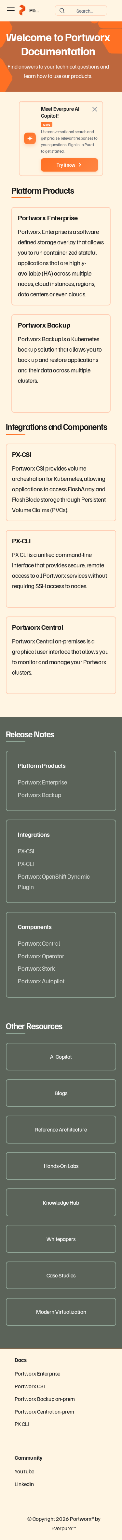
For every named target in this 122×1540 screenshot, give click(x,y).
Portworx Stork (36, 968)
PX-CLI (26, 863)
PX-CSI (26, 851)
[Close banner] (94, 109)
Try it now (66, 165)
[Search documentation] (81, 10)
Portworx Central (39, 943)
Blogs (61, 1092)
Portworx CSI (30, 1386)
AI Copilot (61, 1056)
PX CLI (22, 1423)
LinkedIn (24, 1483)
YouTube (24, 1471)
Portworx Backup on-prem (45, 1398)
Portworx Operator (41, 956)
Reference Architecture (61, 1129)
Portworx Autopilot (41, 981)
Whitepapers (61, 1238)
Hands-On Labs (61, 1165)
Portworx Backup (39, 794)
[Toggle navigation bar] (11, 10)
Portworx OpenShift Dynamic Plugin (54, 881)
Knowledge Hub (61, 1202)
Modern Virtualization (61, 1311)
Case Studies (61, 1275)
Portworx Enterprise (42, 782)
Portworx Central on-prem (44, 1411)
